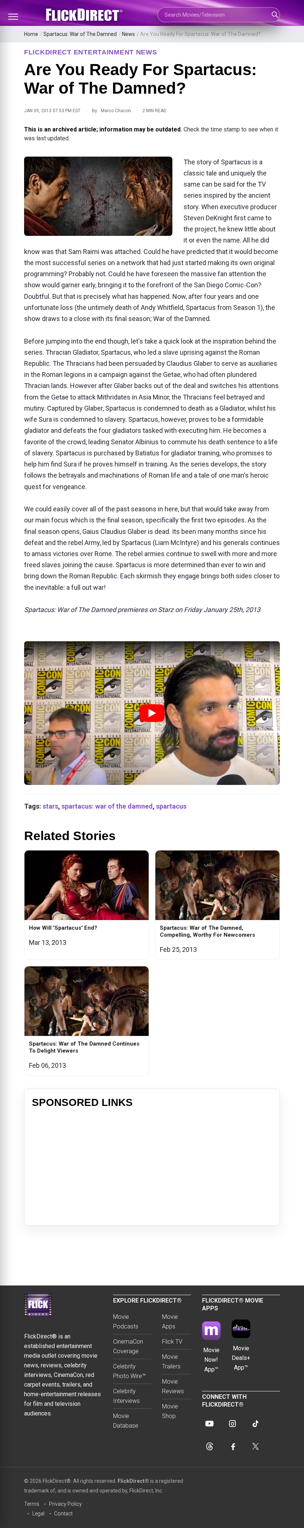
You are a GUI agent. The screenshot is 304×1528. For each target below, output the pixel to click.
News (128, 34)
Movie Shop (170, 1411)
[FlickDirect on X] (255, 1446)
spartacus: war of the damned (107, 806)
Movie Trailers (171, 1361)
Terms (31, 1504)
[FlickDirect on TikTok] (255, 1423)
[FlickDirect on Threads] (209, 1446)
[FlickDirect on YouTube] (209, 1423)
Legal (38, 1514)
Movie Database (125, 1420)
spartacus (171, 806)
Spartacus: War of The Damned (80, 34)
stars (50, 806)
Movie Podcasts (125, 1321)
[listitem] (86, 905)
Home (31, 34)
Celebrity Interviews (126, 1396)
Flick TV (172, 1341)
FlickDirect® (133, 1481)
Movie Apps (170, 1321)
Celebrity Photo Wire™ (129, 1371)
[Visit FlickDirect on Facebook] (232, 1446)
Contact (63, 1514)
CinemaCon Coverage (128, 1346)
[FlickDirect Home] (85, 15)
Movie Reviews (173, 1386)
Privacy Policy (65, 1504)
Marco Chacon (116, 110)
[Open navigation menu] (13, 16)
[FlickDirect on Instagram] (232, 1423)
